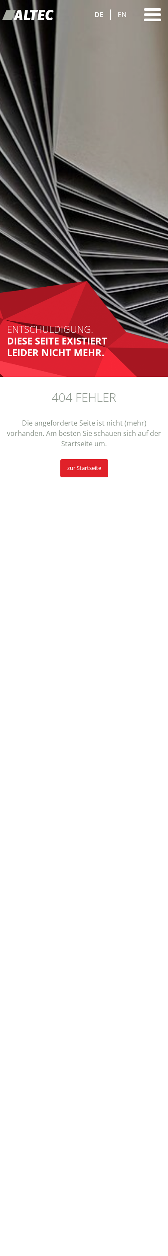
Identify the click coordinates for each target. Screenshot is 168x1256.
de (98, 14)
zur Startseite (84, 468)
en (122, 14)
